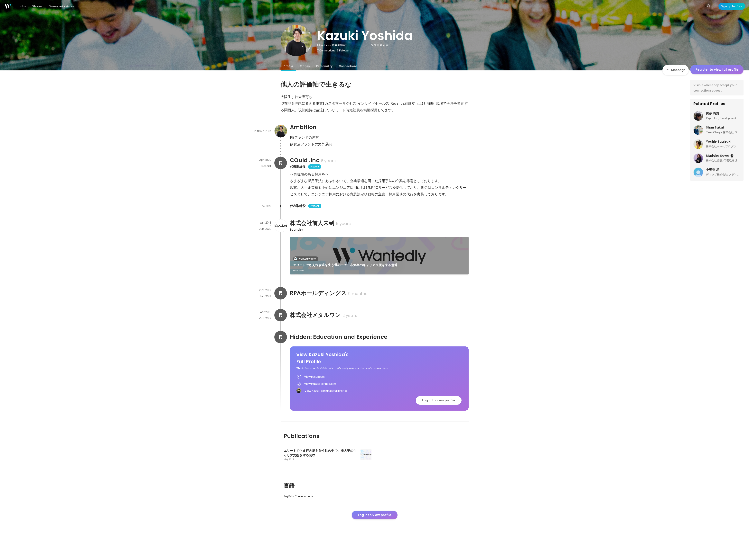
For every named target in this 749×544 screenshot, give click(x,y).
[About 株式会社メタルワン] (280, 315)
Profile (288, 66)
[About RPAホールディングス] (280, 293)
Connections (348, 66)
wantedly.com (307, 258)
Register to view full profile (717, 69)
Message (678, 70)
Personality (324, 66)
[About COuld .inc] (280, 163)
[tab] (288, 66)
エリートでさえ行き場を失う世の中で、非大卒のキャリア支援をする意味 (345, 265)
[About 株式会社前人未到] (280, 225)
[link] (379, 255)
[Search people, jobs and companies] (709, 6)
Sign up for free (731, 6)
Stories (304, 66)
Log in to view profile (438, 400)
